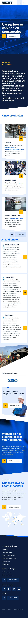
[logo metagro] (11, 2)
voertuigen (15, 146)
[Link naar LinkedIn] (9, 586)
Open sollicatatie (7, 572)
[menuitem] (19, 2)
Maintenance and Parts (9, 555)
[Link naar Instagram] (14, 586)
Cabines (5, 546)
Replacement (6, 558)
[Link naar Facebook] (4, 586)
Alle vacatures (7, 569)
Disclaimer (9, 606)
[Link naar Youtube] (19, 586)
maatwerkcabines (9, 144)
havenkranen (8, 146)
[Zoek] (19, 2)
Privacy (3, 609)
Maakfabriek (6, 561)
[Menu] (24, 2)
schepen (21, 146)
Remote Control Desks (16, 215)
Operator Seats (7, 549)
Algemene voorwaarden (18, 606)
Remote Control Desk (9, 552)
